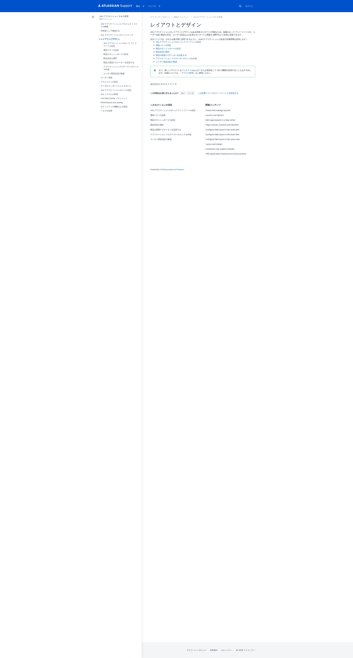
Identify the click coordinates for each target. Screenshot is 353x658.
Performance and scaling (112, 102)
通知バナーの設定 (111, 50)
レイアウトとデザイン (110, 39)
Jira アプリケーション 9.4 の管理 (113, 16)
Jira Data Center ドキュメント (114, 98)
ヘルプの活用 (106, 111)
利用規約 (214, 650)
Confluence (164, 169)
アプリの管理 (187, 73)
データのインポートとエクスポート (116, 86)
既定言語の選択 (110, 58)
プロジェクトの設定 (109, 82)
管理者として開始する (110, 31)
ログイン (249, 6)
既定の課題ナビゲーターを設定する (118, 62)
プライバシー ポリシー (196, 650)
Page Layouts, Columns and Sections (222, 125)
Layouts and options (214, 115)
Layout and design (213, 144)
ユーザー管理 (106, 77)
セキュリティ (227, 650)
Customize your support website (219, 149)
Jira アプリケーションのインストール (117, 35)
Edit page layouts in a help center (220, 120)
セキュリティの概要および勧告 (114, 106)
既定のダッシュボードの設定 (115, 54)
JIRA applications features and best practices (225, 154)
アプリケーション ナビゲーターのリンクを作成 (176, 58)
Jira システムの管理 (109, 94)
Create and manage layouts (217, 110)
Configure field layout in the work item (222, 129)
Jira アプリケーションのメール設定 (116, 90)
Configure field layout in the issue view (222, 139)
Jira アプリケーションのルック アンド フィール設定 (178, 42)
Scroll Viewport (178, 169)
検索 (240, 6)
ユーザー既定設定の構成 (114, 73)
